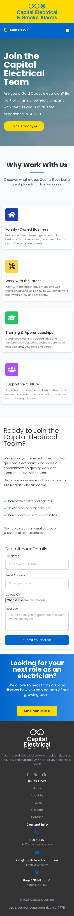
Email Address (15, 575)
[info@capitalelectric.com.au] (37, 852)
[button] (67, 30)
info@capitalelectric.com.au (37, 860)
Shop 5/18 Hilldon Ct (37, 880)
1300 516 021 (19, 30)
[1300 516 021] (5, 30)
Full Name (12, 556)
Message (11, 609)
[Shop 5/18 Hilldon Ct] (37, 872)
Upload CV (12, 595)
